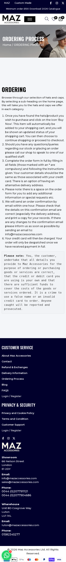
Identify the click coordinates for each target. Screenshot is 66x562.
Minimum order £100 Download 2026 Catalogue (33, 9)
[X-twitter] (63, 3)
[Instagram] (57, 3)
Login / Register (11, 396)
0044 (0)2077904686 (16, 495)
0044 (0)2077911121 (15, 491)
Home (7, 45)
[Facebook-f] (50, 3)
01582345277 (11, 534)
